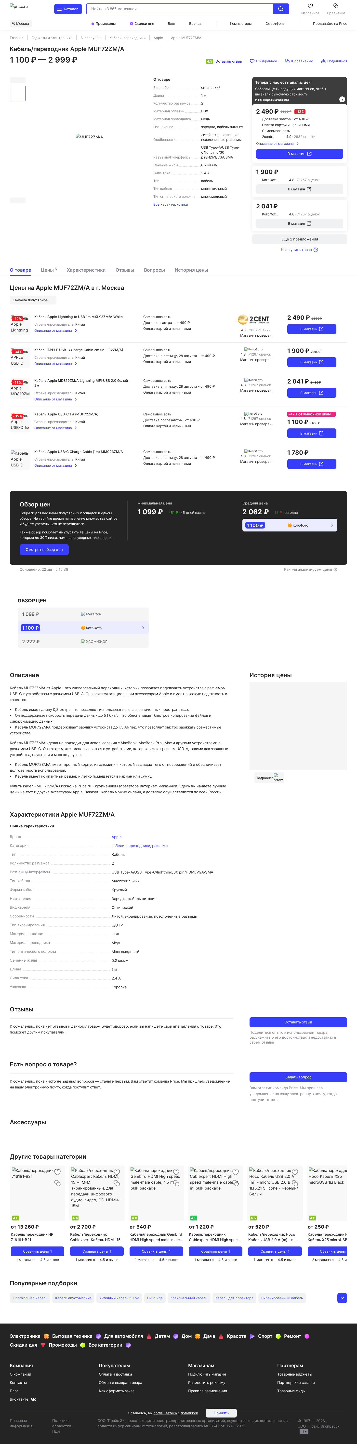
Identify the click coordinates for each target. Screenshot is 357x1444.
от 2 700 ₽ (83, 1227)
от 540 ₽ (140, 1227)
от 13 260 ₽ (25, 1227)
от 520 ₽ (258, 1227)
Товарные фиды (291, 1391)
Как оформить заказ (116, 1391)
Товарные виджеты (294, 1374)
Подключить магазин (207, 1374)
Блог (14, 1391)
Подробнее (265, 778)
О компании (20, 1374)
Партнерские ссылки (296, 1382)
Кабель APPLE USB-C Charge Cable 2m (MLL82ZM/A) (78, 350)
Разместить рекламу (206, 1382)
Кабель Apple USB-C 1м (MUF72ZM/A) (66, 414)
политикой (189, 1413)
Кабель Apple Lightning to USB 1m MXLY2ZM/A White (78, 317)
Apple (117, 837)
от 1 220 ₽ (201, 1227)
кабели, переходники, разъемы (140, 845)
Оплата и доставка (115, 1374)
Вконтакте (19, 1399)
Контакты (18, 1382)
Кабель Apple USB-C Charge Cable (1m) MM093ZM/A (78, 452)
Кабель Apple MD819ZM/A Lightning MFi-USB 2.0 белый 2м (81, 382)
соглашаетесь (165, 1413)
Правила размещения (207, 1391)
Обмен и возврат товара (120, 1382)
